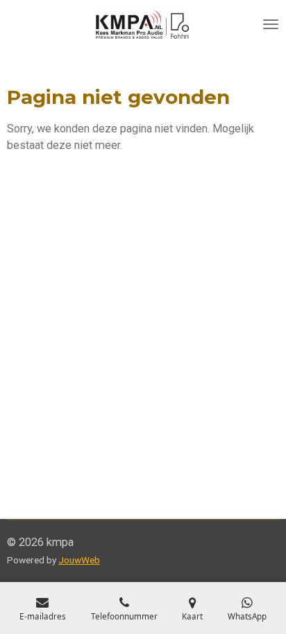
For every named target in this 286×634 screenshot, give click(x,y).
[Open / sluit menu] (270, 24)
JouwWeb (79, 559)
